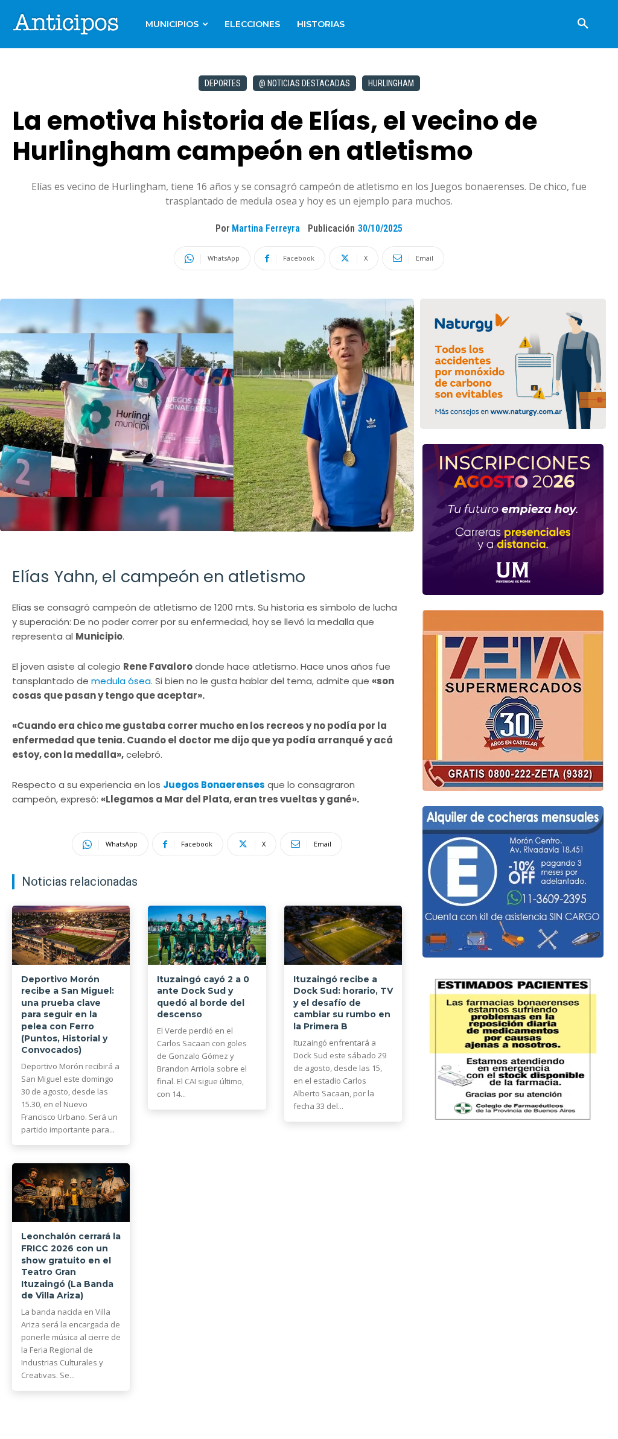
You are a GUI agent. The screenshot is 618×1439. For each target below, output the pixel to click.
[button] (583, 24)
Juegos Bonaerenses (214, 784)
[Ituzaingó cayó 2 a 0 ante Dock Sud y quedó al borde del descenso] (207, 935)
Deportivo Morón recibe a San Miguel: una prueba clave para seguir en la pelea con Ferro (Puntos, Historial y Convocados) (67, 1015)
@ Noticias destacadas (304, 83)
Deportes (223, 83)
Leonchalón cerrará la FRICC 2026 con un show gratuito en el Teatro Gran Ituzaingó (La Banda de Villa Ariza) (71, 1266)
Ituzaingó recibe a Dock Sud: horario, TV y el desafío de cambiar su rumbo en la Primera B (343, 1003)
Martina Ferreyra (266, 228)
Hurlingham (391, 83)
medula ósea (121, 681)
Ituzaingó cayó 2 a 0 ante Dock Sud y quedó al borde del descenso (203, 997)
